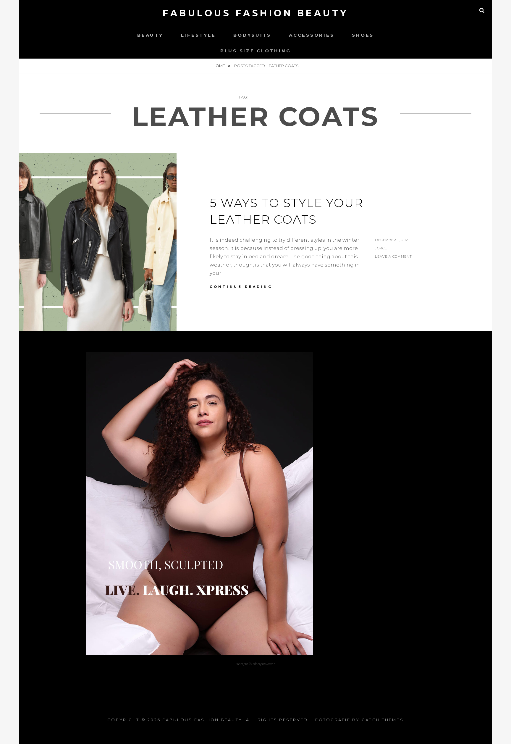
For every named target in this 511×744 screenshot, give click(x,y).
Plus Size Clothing (255, 51)
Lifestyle (198, 35)
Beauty (150, 35)
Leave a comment (393, 256)
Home (219, 65)
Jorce (381, 248)
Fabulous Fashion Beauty (255, 13)
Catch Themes (383, 719)
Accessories (311, 35)
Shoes (363, 35)
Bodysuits (252, 35)
